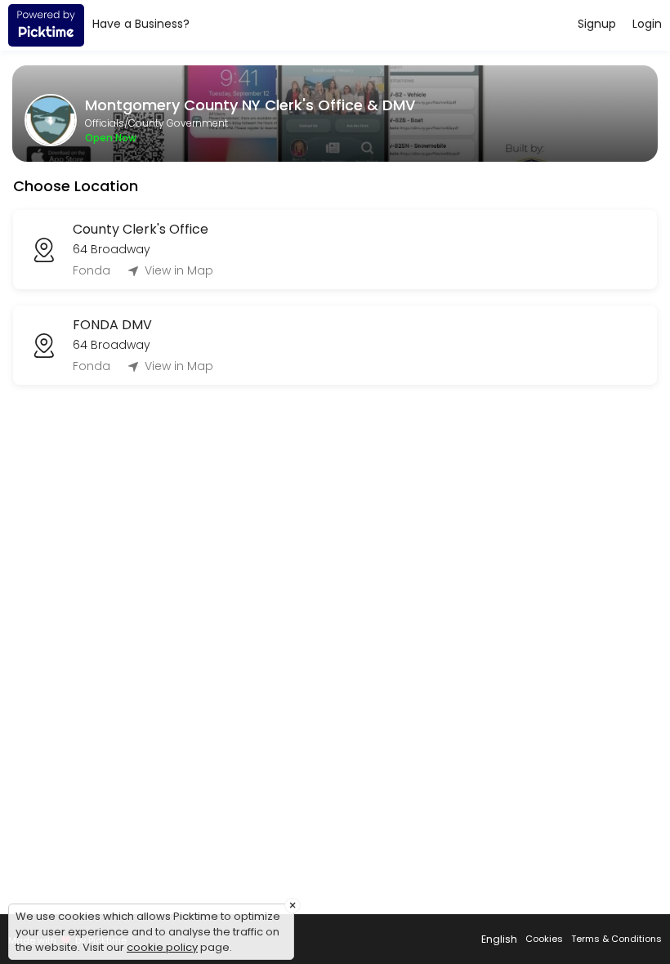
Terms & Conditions (616, 938)
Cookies (544, 938)
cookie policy (162, 947)
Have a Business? (141, 24)
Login (647, 24)
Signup (597, 24)
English (499, 939)
